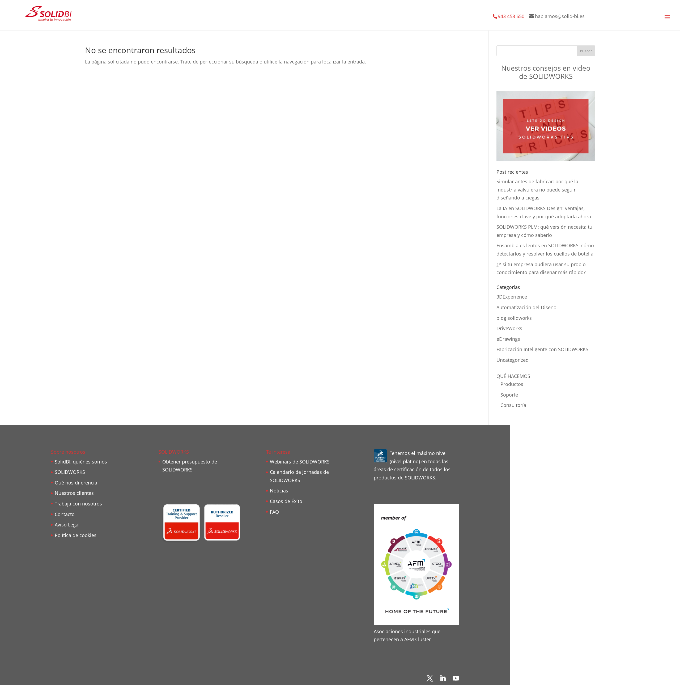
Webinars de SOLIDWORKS (300, 461)
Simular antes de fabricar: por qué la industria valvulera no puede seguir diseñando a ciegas (537, 189)
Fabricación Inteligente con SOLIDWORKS (542, 349)
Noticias (279, 490)
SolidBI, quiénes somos (81, 461)
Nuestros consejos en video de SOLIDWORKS (545, 72)
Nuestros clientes (74, 493)
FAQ (274, 512)
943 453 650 (511, 16)
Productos (511, 384)
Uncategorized (512, 360)
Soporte (509, 395)
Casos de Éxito (286, 501)
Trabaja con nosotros (78, 503)
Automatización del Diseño (526, 307)
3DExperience (511, 296)
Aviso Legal (67, 524)
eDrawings (508, 339)
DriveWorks (509, 328)
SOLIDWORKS (70, 472)
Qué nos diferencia (76, 482)
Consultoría (513, 405)
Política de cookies (75, 535)
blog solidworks (514, 318)
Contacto (65, 514)
